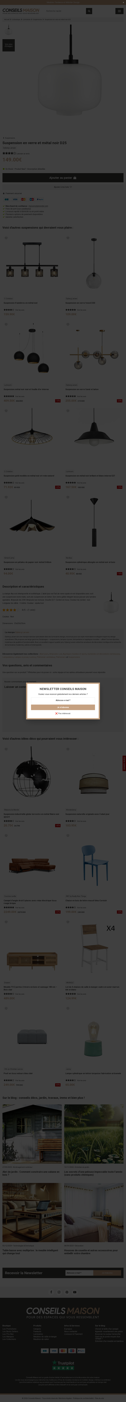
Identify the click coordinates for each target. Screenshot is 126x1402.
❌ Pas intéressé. (63, 714)
